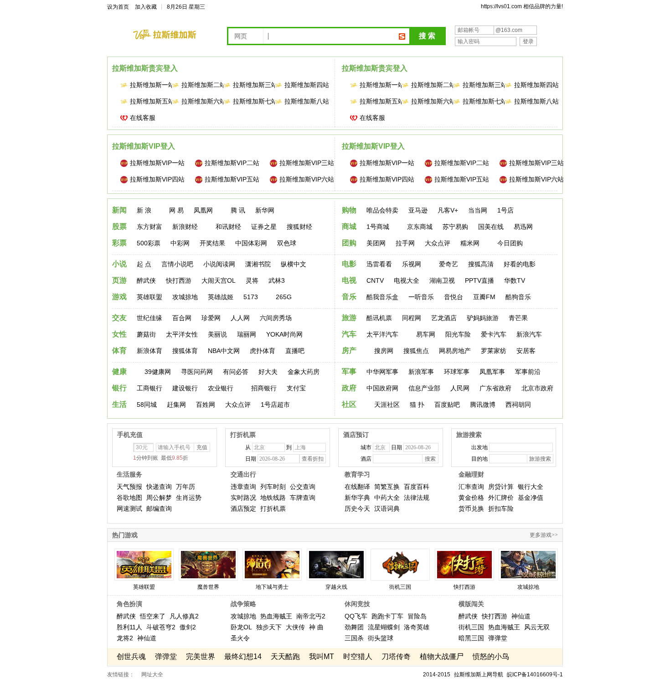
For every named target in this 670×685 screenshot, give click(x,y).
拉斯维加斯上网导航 (478, 674)
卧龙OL (241, 627)
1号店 (505, 210)
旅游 (349, 318)
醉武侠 (146, 280)
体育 (119, 350)
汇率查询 (471, 486)
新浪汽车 (529, 334)
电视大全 (406, 280)
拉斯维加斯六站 (198, 101)
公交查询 (302, 486)
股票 (119, 226)
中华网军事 (382, 371)
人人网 (240, 318)
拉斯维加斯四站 (301, 84)
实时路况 (243, 497)
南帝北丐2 (310, 616)
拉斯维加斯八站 (301, 101)
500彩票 (148, 243)
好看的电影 (520, 264)
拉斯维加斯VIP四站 (157, 179)
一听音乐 (421, 297)
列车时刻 (273, 486)
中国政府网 (382, 388)
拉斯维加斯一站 (147, 84)
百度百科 (416, 486)
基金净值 (530, 497)
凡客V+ (448, 210)
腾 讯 (238, 210)
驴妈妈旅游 (483, 318)
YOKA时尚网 (284, 334)
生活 (119, 404)
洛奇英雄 (416, 627)
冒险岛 (417, 616)
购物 (349, 210)
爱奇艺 (448, 264)
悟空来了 (152, 616)
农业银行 (220, 388)
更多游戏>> (544, 535)
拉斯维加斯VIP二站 (232, 162)
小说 (119, 264)
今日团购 (510, 243)
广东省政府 (495, 388)
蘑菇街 (146, 334)
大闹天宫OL (218, 280)
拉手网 (405, 243)
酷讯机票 (379, 318)
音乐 (349, 297)
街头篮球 (380, 638)
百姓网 (205, 404)
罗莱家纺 (493, 350)
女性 (119, 334)
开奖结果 (212, 243)
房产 (349, 350)
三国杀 (354, 638)
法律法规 (416, 497)
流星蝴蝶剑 (384, 627)
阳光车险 (458, 334)
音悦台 (453, 297)
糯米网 (469, 243)
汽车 (349, 334)
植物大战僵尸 (442, 656)
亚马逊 (418, 210)
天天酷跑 (285, 656)
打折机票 (273, 508)
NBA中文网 (224, 350)
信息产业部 (424, 388)
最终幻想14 (243, 656)
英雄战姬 (220, 297)
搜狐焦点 (416, 350)
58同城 (147, 404)
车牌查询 (302, 497)
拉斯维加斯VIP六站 (306, 179)
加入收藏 (146, 7)
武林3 (276, 280)
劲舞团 (354, 627)
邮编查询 (159, 508)
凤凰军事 (492, 371)
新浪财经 (185, 226)
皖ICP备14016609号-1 (535, 674)
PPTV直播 (479, 280)
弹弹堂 (497, 638)
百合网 (181, 318)
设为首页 (118, 7)
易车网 (425, 334)
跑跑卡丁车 (387, 616)
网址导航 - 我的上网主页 (171, 35)
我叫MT (321, 656)
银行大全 (530, 486)
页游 (119, 280)
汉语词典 (387, 508)
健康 (119, 371)
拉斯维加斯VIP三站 (306, 162)
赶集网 (176, 404)
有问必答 (235, 371)
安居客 (526, 350)
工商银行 (149, 388)
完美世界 (200, 656)
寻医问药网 (197, 371)
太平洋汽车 (382, 334)
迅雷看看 (379, 264)
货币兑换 (471, 508)
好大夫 (268, 371)
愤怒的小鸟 (491, 656)
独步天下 (269, 627)
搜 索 (427, 36)
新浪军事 (421, 371)
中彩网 (180, 243)
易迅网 (523, 226)
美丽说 (217, 334)
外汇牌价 (501, 497)
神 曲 (316, 627)
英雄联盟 (149, 297)
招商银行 (264, 388)
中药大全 (387, 497)
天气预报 (129, 486)
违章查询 (243, 486)
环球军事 (456, 371)
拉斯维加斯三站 (250, 84)
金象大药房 (304, 371)
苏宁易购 (455, 226)
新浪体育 (149, 350)
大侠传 (295, 627)
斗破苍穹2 (160, 627)
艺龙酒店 (444, 318)
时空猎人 (357, 656)
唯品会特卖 (382, 210)
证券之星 (264, 226)
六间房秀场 (276, 318)
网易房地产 (455, 350)
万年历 (185, 486)
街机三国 (471, 627)
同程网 (411, 318)
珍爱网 (211, 318)
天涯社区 (387, 404)
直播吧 (294, 350)
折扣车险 (501, 508)
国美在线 (491, 226)
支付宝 (296, 388)
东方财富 (149, 226)
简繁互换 (387, 486)
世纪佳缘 (149, 318)
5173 (250, 297)
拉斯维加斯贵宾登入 (145, 68)
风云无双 (537, 627)
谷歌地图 (129, 497)
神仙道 (146, 638)
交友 (119, 318)
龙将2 (125, 638)
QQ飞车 (356, 616)
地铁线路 (273, 497)
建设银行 (185, 388)
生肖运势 (188, 497)
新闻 (119, 210)
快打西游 (178, 280)
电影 (349, 264)
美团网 (376, 243)
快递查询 (159, 486)
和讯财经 (228, 226)
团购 (349, 243)
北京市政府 (537, 388)
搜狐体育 (185, 350)
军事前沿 (528, 371)
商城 (349, 226)
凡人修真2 (184, 616)
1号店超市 (275, 404)
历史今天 (357, 508)
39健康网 (157, 371)
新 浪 (144, 210)
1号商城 (377, 226)
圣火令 (240, 638)
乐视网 (411, 264)
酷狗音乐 (518, 297)
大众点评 (437, 243)
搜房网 (383, 350)
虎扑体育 (262, 350)
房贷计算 (501, 486)
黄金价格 (471, 497)
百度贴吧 (447, 404)
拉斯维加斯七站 (250, 101)
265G (284, 297)
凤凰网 (203, 210)
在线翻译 (357, 486)
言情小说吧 (177, 264)
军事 (349, 371)
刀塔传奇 (396, 656)
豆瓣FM (484, 297)
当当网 (477, 210)
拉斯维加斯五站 (147, 101)
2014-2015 (436, 674)
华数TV (514, 280)
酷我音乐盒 (382, 297)
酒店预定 (243, 508)
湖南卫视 (442, 280)
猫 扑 (417, 404)
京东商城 (420, 226)
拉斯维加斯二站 (198, 84)
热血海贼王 (276, 616)
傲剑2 (188, 627)
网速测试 (129, 508)
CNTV (375, 280)
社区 (349, 404)
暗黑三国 (471, 638)
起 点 (144, 264)
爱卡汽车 (493, 334)
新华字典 (357, 497)
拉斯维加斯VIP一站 (157, 162)
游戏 (119, 297)
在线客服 (142, 117)
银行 (119, 388)
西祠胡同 (518, 404)
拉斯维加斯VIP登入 (143, 146)
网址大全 (152, 674)
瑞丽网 (246, 334)
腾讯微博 (482, 404)
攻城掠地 (185, 297)
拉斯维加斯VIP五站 (232, 179)
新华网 (264, 210)
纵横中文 (293, 264)
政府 (349, 388)
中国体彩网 (251, 243)
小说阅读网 (219, 264)
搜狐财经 (299, 226)
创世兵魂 (131, 656)
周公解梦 (159, 497)
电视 (349, 280)
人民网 (459, 388)
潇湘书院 (258, 264)
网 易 (176, 210)
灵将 (252, 280)
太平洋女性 (182, 334)
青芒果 (518, 318)
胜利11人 (129, 627)
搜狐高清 (481, 264)
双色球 (286, 243)
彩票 (119, 243)
